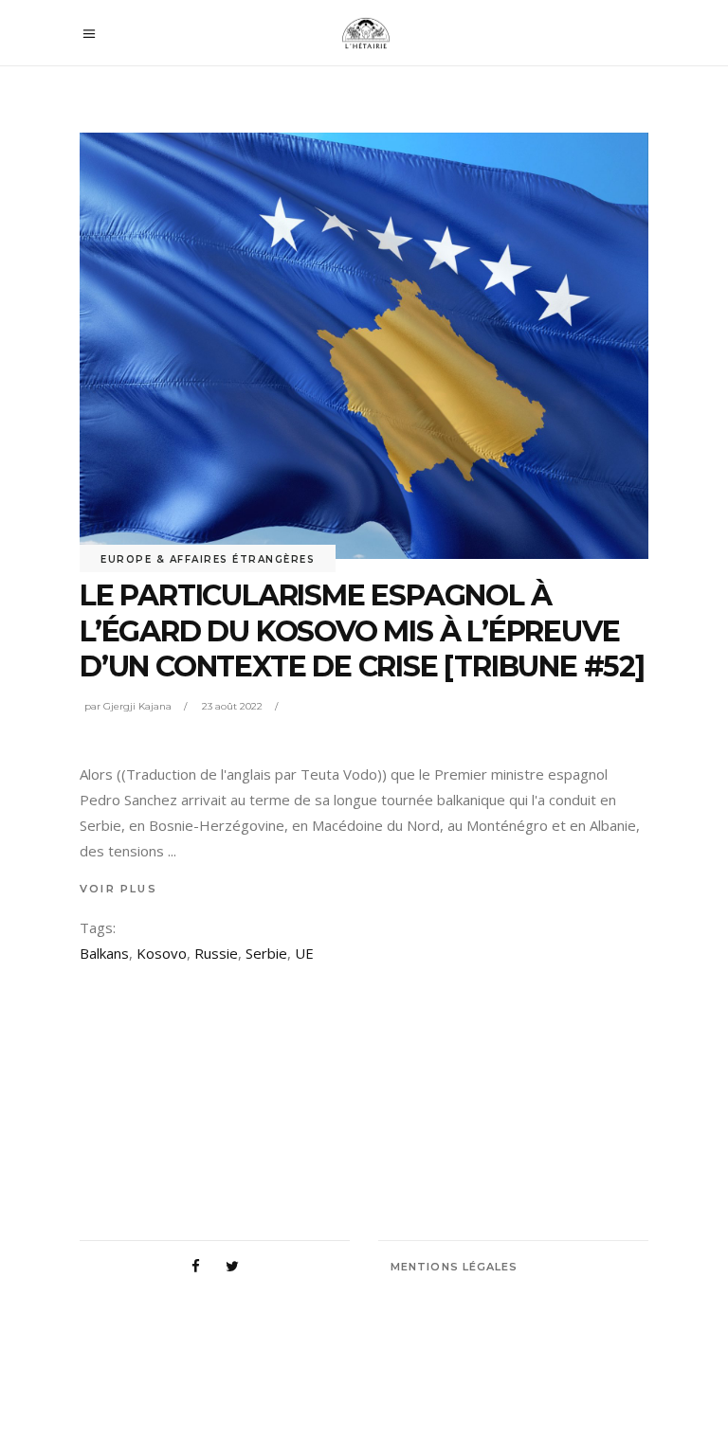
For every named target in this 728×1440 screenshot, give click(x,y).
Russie (216, 953)
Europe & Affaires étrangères (207, 559)
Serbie (266, 953)
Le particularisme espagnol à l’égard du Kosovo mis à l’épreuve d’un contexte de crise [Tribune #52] (362, 631)
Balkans (104, 953)
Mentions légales (455, 1266)
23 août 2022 (232, 706)
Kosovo (161, 953)
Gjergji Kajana (137, 706)
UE (304, 953)
